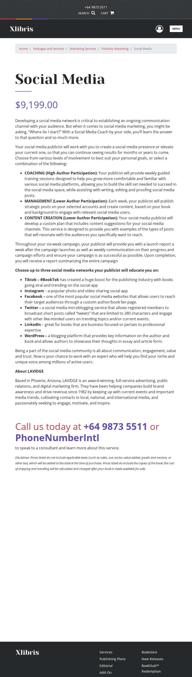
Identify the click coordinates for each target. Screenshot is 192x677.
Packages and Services (48, 49)
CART (105, 13)
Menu (176, 28)
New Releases (152, 659)
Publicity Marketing (115, 49)
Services (106, 652)
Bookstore (149, 652)
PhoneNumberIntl (57, 437)
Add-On (106, 672)
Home (23, 49)
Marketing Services (83, 49)
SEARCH (84, 13)
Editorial (106, 665)
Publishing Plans (113, 659)
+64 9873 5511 (96, 7)
